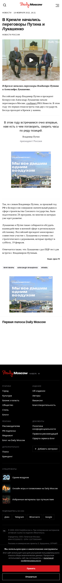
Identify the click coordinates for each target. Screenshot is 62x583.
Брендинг (7, 456)
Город (5, 390)
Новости (6, 13)
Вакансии (37, 400)
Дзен (6, 517)
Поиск (5, 451)
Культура (7, 395)
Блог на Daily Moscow (13, 440)
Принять (31, 568)
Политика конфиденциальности (44, 427)
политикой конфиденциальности (37, 559)
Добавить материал (48, 448)
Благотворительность (44, 405)
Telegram (19, 517)
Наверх (33, 374)
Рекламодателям (11, 426)
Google (48, 517)
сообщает (31, 103)
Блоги (5, 414)
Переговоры (8, 268)
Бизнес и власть (10, 400)
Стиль (5, 409)
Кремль (44, 268)
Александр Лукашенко (27, 268)
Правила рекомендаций (45, 433)
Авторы (36, 395)
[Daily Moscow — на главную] (15, 373)
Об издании (38, 390)
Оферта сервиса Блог (43, 438)
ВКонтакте (34, 517)
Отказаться (31, 576)
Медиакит (7, 435)
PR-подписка (9, 430)
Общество (7, 405)
